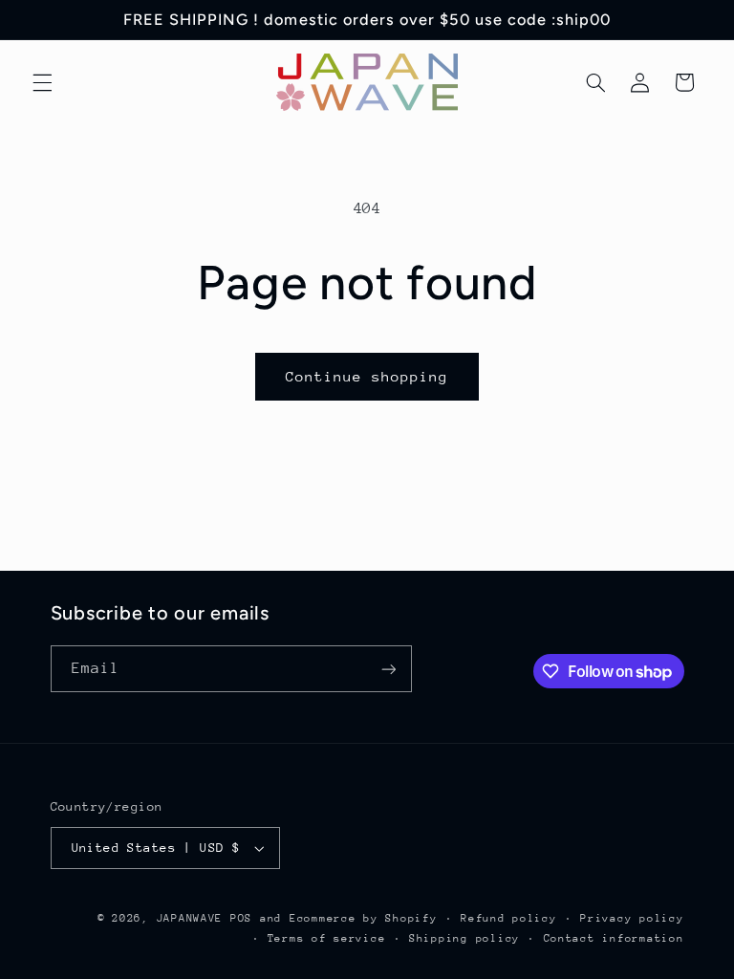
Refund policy (509, 918)
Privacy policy (631, 918)
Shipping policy (464, 938)
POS (241, 918)
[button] (42, 82)
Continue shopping (367, 376)
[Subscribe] (388, 668)
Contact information (614, 938)
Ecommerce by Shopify (364, 918)
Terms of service (327, 938)
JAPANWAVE (190, 918)
